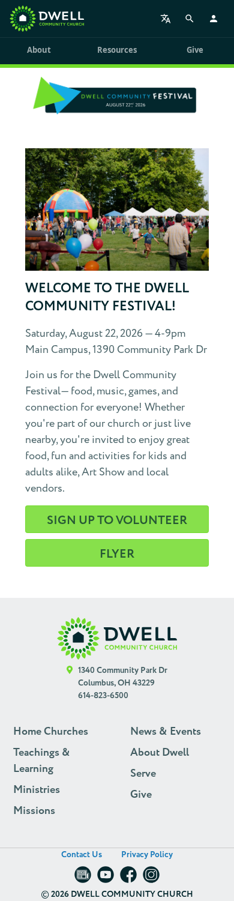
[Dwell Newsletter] (82, 878)
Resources (116, 49)
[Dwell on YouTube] (105, 878)
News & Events (165, 732)
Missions (34, 811)
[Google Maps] (70, 683)
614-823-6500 (103, 696)
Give (195, 49)
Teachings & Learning (41, 761)
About (38, 49)
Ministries (36, 790)
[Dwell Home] (117, 638)
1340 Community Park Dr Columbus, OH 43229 (122, 676)
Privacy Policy (147, 855)
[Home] (47, 18)
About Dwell (159, 753)
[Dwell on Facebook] (128, 878)
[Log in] (213, 18)
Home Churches (50, 732)
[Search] (189, 18)
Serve (143, 774)
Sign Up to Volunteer (117, 520)
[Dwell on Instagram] (151, 878)
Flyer (117, 554)
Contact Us (81, 855)
